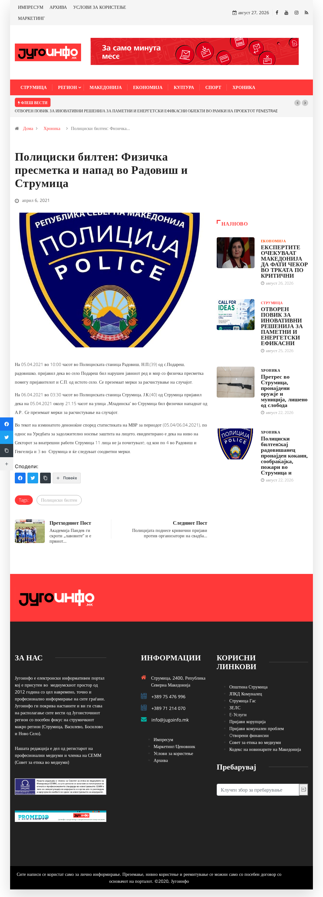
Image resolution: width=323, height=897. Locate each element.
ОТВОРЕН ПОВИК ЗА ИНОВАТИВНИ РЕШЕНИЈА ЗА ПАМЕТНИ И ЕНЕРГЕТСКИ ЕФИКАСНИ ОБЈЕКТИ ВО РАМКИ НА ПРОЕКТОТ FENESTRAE (146, 111)
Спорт (213, 87)
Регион (67, 87)
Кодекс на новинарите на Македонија (265, 749)
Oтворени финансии (249, 735)
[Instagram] (296, 12)
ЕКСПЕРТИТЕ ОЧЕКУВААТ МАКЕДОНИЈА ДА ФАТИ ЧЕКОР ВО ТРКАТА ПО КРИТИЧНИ (284, 261)
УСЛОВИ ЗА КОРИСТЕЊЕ (99, 7)
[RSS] (306, 12)
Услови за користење (173, 753)
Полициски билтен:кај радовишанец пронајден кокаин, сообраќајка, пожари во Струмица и (284, 455)
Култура (184, 87)
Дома (28, 128)
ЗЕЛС (234, 708)
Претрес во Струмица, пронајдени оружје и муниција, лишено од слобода (284, 391)
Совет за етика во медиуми (255, 742)
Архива (161, 760)
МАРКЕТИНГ (31, 18)
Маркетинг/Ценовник (174, 746)
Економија (147, 87)
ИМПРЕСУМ (30, 7)
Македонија (106, 87)
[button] (297, 103)
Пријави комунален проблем (256, 728)
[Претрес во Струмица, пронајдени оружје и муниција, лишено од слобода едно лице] (236, 382)
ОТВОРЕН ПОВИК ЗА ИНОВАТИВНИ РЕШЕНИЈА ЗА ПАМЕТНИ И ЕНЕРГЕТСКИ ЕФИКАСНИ (282, 326)
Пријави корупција (247, 721)
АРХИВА (58, 7)
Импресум (163, 739)
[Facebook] (277, 12)
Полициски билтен (59, 500)
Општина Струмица (248, 687)
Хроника (243, 87)
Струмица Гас (242, 701)
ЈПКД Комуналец (245, 694)
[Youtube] (286, 12)
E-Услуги (238, 714)
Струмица (34, 87)
